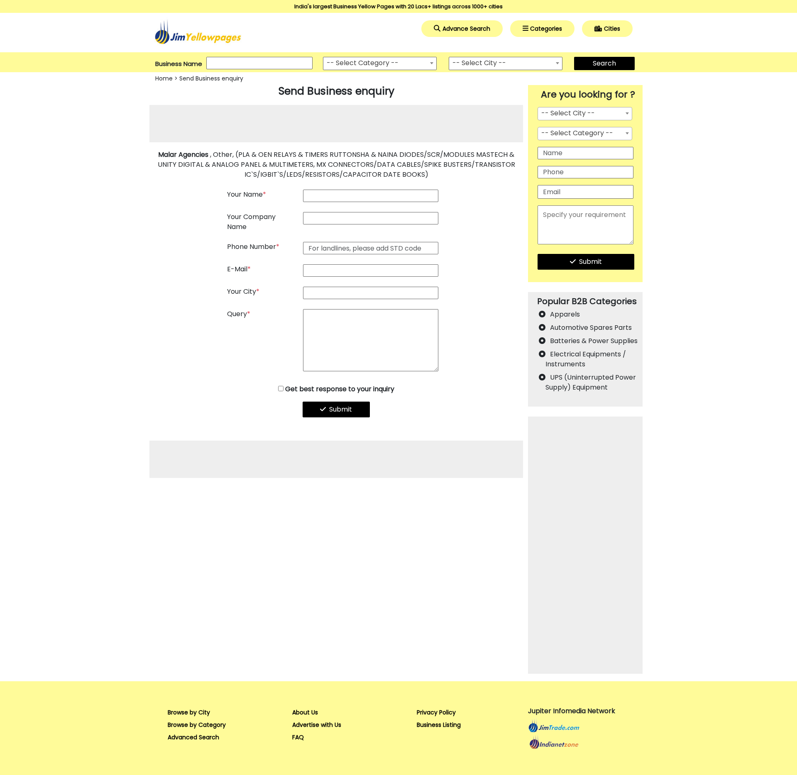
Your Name (246, 194)
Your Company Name (251, 222)
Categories (546, 28)
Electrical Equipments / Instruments (585, 359)
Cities (612, 28)
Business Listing (439, 725)
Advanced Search (193, 737)
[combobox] (380, 63)
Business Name (178, 63)
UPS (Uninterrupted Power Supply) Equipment (590, 382)
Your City (243, 291)
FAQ (298, 737)
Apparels (565, 314)
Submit (340, 409)
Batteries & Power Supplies (594, 341)
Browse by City (189, 712)
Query (238, 314)
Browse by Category (197, 725)
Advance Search (466, 28)
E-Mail (239, 269)
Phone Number (253, 246)
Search (604, 63)
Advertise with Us (316, 725)
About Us (305, 712)
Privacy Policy (436, 712)
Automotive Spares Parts (591, 327)
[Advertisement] (336, 123)
